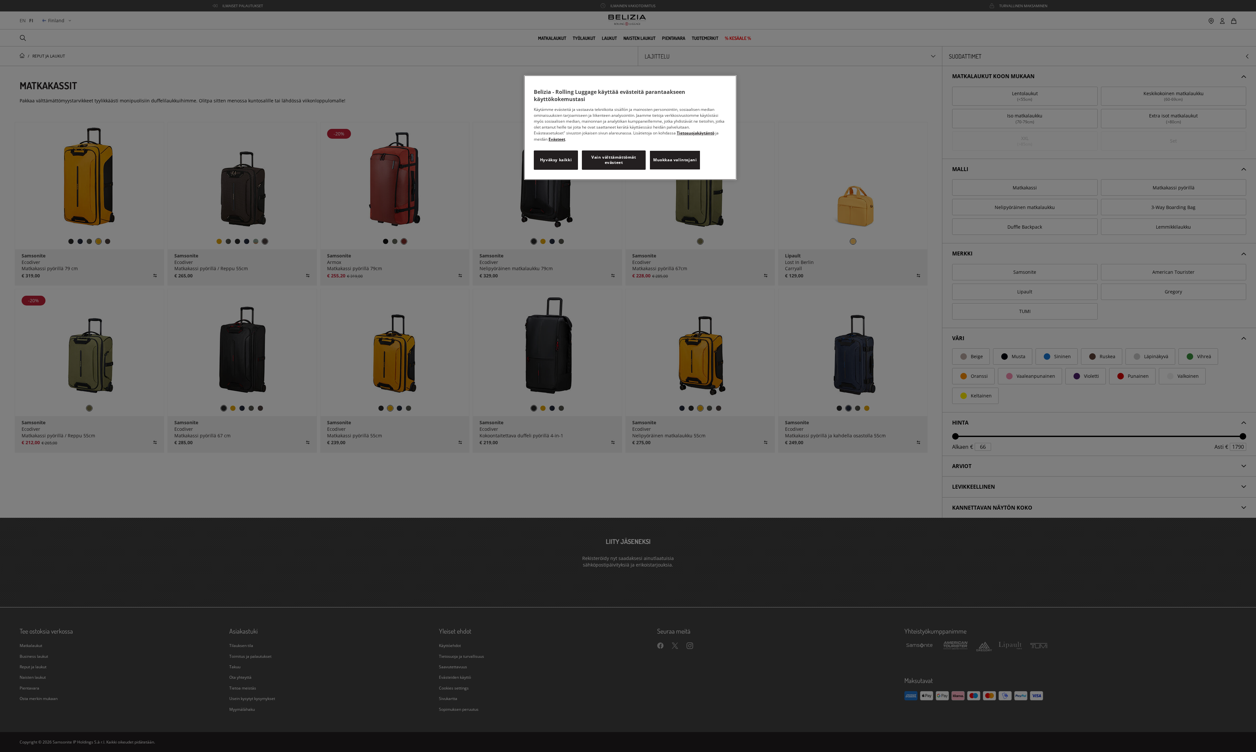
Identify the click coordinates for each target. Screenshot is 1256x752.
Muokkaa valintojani (675, 160)
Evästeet (557, 139)
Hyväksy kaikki (556, 160)
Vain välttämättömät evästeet (613, 160)
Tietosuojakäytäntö (695, 133)
